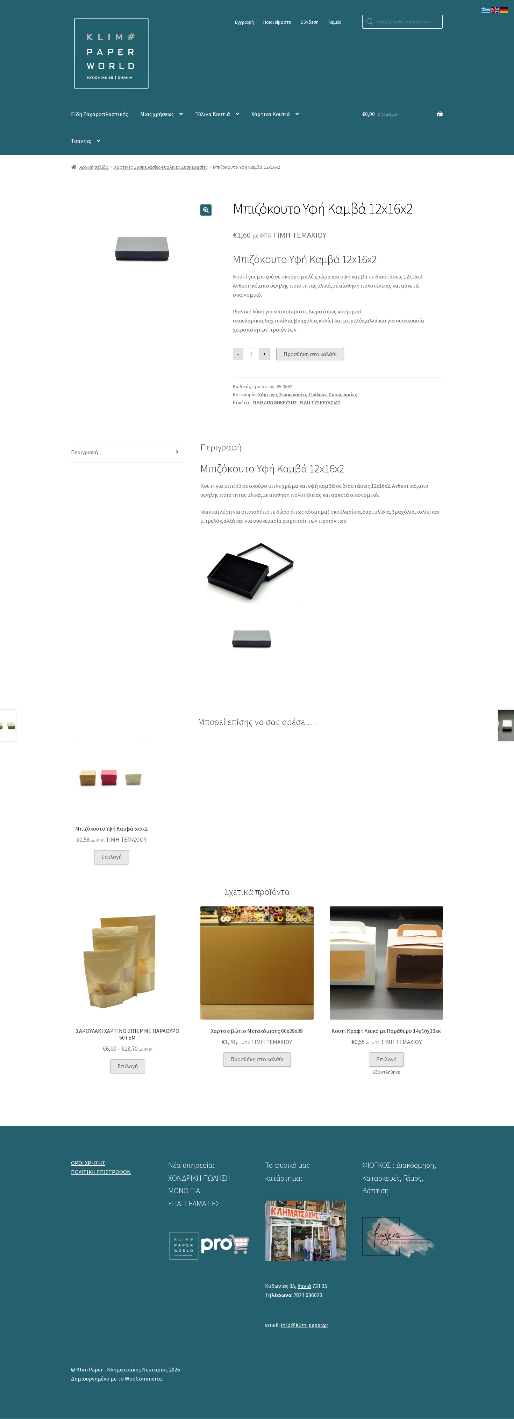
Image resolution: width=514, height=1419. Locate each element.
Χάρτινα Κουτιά (270, 113)
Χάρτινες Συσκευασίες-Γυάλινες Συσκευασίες (161, 167)
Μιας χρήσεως (157, 113)
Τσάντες (81, 140)
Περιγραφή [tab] (84, 452)
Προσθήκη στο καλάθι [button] (257, 1059)
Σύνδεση (310, 22)
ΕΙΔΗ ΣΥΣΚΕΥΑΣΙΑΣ (320, 402)
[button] (206, 210)
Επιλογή (111, 856)
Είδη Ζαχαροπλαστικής (99, 113)
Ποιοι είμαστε (277, 22)
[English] (495, 9)
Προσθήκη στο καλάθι (310, 353)
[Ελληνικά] (486, 9)
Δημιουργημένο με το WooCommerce (116, 1378)
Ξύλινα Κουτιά (212, 113)
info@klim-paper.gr (304, 1324)
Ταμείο (335, 22)
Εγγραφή (244, 22)
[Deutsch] (504, 9)
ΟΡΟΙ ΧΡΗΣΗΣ (88, 1162)
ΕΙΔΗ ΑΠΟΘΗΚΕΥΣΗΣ (274, 402)
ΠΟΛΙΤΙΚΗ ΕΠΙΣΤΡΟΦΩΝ (101, 1171)
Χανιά (304, 1285)
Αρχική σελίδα (94, 167)
